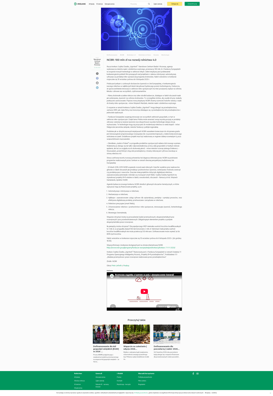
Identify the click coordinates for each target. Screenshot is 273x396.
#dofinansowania (112, 55)
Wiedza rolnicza (79, 381)
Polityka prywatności (145, 377)
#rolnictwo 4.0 (131, 55)
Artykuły (91, 4)
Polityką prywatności (141, 393)
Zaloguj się (174, 4)
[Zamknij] (270, 393)
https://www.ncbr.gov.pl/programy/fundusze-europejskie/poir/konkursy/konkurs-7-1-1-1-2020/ (141, 248)
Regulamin (141, 384)
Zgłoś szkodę (158, 4)
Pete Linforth (117, 265)
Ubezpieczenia (100, 377)
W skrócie (99, 4)
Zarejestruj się (192, 4)
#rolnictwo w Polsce (145, 55)
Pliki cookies (142, 381)
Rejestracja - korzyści (124, 384)
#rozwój (156, 55)
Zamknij (214, 393)
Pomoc (119, 377)
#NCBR (122, 55)
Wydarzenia (78, 388)
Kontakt (119, 381)
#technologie (165, 55)
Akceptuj (207, 393)
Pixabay (126, 265)
